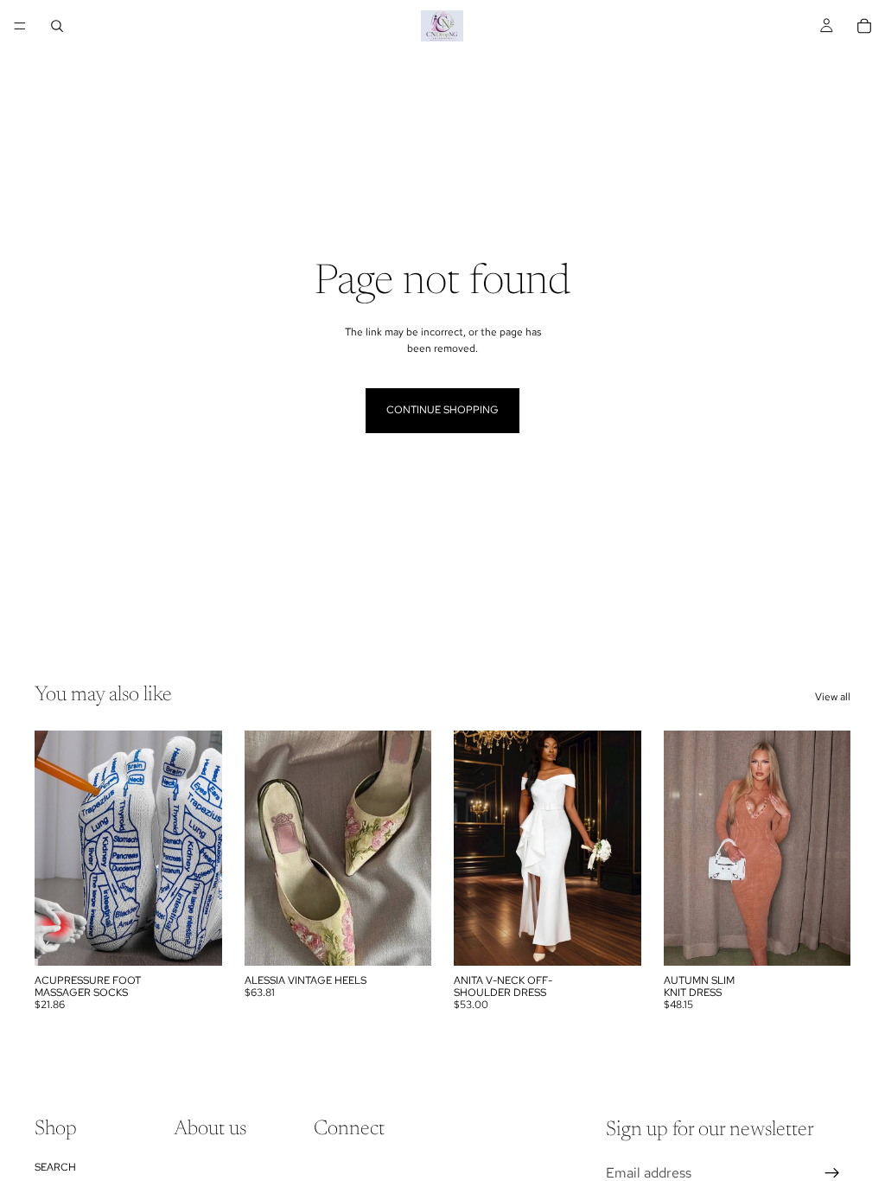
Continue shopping (442, 410)
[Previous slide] (54, 848)
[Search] (57, 26)
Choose (210, 938)
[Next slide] (203, 848)
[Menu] (20, 26)
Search (55, 1167)
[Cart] (864, 26)
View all (832, 697)
